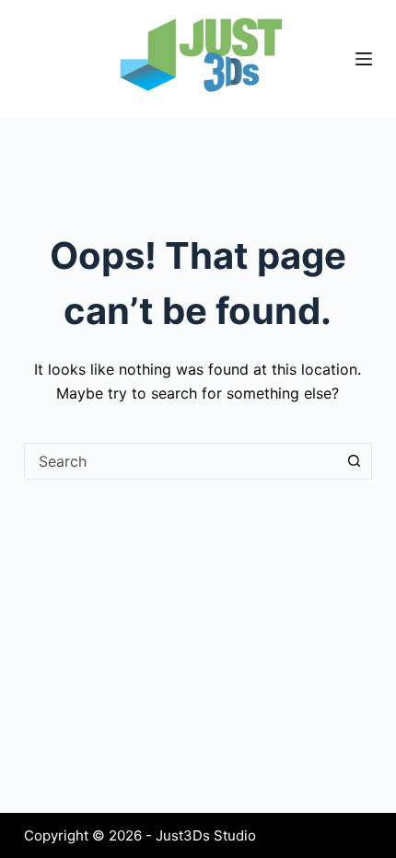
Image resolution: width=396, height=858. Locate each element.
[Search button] (353, 461)
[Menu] (363, 59)
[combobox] (180, 461)
